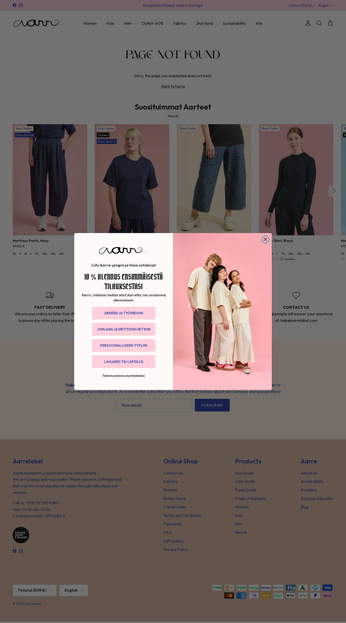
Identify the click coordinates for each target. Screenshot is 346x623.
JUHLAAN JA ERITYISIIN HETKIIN (123, 329)
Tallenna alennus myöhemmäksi (123, 376)
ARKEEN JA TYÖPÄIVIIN (123, 313)
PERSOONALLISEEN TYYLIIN (123, 345)
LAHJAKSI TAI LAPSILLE (123, 361)
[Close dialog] (265, 239)
